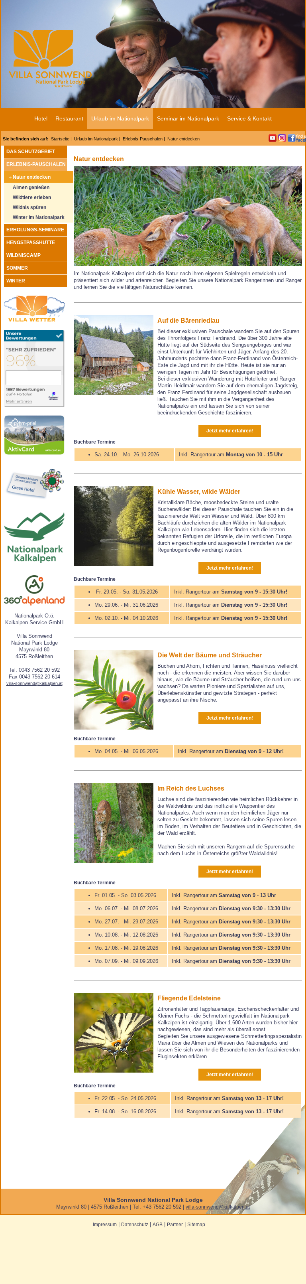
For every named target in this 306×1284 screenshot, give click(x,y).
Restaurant (69, 118)
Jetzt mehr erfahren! (229, 431)
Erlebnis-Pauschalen (143, 138)
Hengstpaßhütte (30, 242)
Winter (15, 281)
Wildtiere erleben (32, 197)
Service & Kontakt (249, 118)
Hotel (40, 118)
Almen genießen (31, 187)
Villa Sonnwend (50, 60)
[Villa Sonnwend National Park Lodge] (34, 405)
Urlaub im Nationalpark (120, 118)
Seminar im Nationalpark (188, 118)
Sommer (17, 268)
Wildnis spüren (29, 207)
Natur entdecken (32, 177)
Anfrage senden (255, 5)
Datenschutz (134, 1224)
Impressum (105, 1224)
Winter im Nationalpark (39, 217)
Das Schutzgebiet (30, 151)
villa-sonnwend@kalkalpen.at (34, 683)
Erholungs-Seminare (35, 230)
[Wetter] (34, 320)
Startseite (60, 138)
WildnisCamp (23, 255)
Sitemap (196, 1224)
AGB (158, 1224)
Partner (175, 1224)
